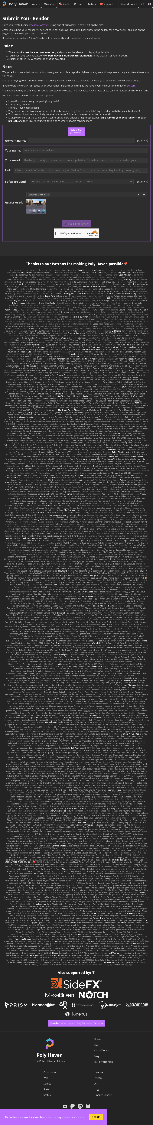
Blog (96, 1056)
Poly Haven (18, 4)
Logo (97, 1089)
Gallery (92, 4)
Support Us (110, 4)
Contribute (49, 1072)
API (96, 1083)
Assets (36, 4)
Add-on (51, 4)
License (98, 1072)
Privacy (98, 1078)
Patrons (59, 263)
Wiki (45, 1078)
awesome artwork (39, 25)
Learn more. (77, 1117)
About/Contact (128, 4)
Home (97, 1039)
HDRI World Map (103, 1061)
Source (47, 1083)
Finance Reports (103, 1095)
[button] (48, 194)
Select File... (76, 131)
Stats (46, 1089)
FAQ (96, 1044)
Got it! (96, 1117)
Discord (131, 85)
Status (47, 1095)
